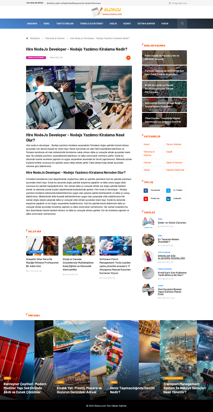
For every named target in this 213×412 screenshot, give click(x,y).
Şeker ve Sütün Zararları (172, 222)
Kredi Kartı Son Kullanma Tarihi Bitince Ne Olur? (172, 274)
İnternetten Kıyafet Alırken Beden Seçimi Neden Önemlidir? (71, 3)
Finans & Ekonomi (165, 269)
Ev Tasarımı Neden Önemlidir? (168, 240)
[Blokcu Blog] (106, 12)
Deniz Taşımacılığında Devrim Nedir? (132, 390)
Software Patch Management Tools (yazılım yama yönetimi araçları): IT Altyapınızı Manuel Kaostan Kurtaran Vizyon (115, 266)
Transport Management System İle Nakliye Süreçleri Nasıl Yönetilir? (184, 388)
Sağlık (113, 23)
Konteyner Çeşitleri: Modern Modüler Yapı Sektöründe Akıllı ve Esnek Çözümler (25, 388)
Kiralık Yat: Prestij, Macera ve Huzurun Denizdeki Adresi (79, 390)
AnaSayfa (32, 23)
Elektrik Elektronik (175, 170)
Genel (46, 23)
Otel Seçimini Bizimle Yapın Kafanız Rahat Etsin (170, 292)
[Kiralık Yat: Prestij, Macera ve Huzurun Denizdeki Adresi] (80, 360)
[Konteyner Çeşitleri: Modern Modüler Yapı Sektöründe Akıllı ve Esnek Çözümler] (26, 360)
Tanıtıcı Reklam (64, 23)
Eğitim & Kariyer (146, 23)
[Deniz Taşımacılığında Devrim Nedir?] (133, 360)
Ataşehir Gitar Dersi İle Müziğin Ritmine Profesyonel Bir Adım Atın (42, 262)
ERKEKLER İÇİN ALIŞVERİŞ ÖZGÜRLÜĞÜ (171, 257)
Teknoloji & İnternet (91, 23)
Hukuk (164, 23)
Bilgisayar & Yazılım (111, 252)
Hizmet (127, 23)
